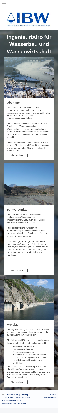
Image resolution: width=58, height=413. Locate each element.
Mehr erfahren (17, 155)
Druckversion (12, 394)
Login (53, 394)
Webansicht (50, 397)
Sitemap (24, 394)
